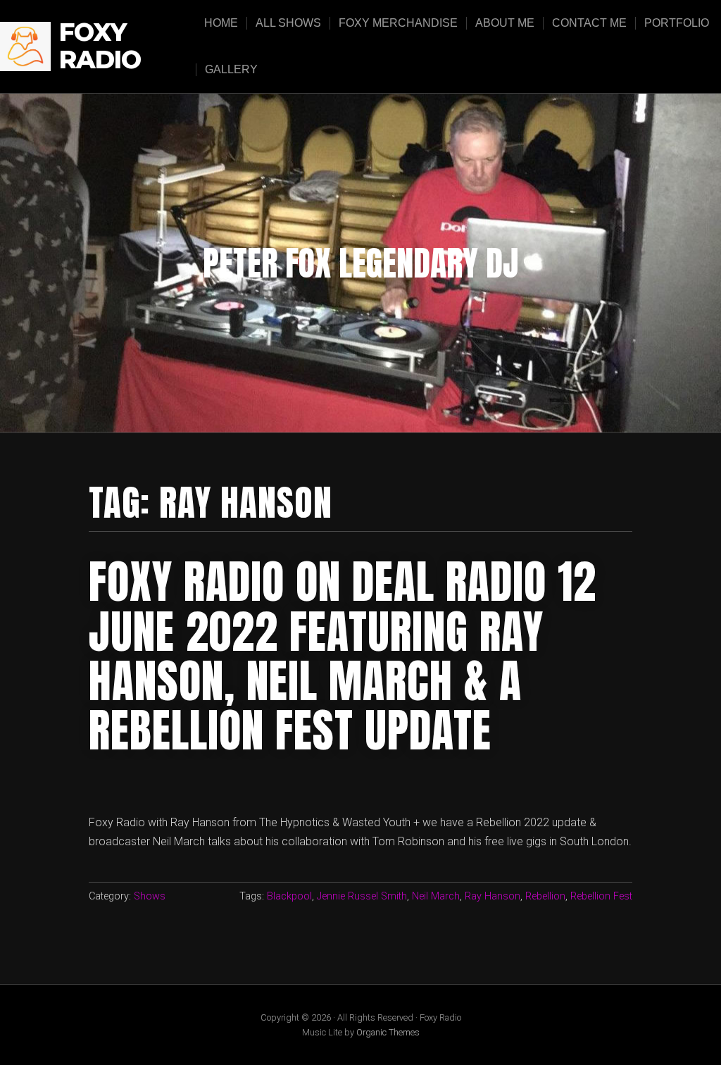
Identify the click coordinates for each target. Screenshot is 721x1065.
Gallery (231, 69)
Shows (149, 896)
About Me (504, 23)
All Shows (288, 23)
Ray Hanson (492, 896)
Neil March (436, 896)
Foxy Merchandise (398, 23)
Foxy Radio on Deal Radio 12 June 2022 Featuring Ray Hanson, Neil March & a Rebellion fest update (342, 656)
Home (221, 23)
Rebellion (545, 896)
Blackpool (289, 896)
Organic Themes (388, 1032)
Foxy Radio (100, 46)
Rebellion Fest (601, 896)
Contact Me (589, 23)
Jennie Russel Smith (362, 896)
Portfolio (676, 23)
